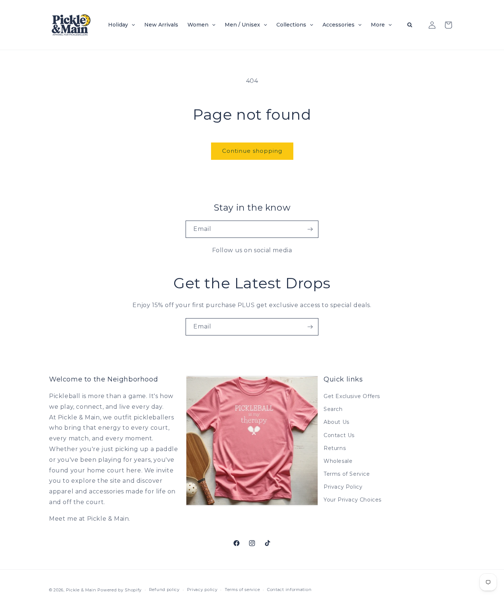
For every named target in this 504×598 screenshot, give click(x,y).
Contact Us (339, 435)
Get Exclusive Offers (352, 396)
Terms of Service (347, 474)
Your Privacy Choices (353, 500)
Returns (335, 448)
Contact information (289, 589)
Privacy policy (202, 589)
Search (333, 409)
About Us (336, 422)
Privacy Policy (343, 486)
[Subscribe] (310, 229)
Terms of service (242, 589)
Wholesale (338, 461)
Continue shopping (252, 150)
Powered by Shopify (119, 589)
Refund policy (164, 589)
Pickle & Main (81, 589)
